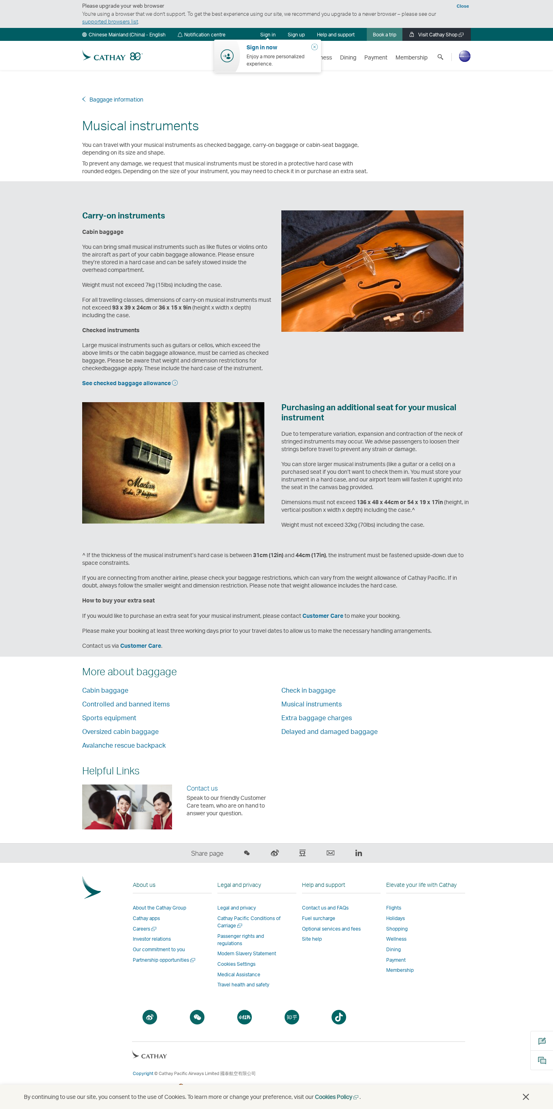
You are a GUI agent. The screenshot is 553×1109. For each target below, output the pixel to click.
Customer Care (322, 615)
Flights (393, 908)
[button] (124, 34)
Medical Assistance (238, 974)
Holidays (395, 918)
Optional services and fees (331, 929)
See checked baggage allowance (126, 383)
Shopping (397, 929)
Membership (400, 970)
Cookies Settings (236, 964)
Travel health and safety (243, 985)
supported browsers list (110, 21)
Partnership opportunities (164, 960)
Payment (396, 960)
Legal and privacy (236, 908)
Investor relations (152, 939)
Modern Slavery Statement (246, 953)
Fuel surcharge (318, 918)
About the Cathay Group (159, 908)
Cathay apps (146, 918)
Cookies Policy (337, 1096)
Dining (393, 949)
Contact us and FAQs (325, 908)
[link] (296, 34)
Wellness (396, 939)
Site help (312, 939)
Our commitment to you (159, 949)
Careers (145, 929)
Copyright (143, 1073)
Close (463, 6)
